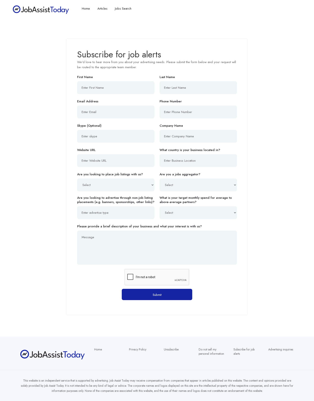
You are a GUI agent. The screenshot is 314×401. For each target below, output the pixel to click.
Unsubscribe (171, 349)
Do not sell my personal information (211, 351)
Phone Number (171, 101)
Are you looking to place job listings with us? (110, 174)
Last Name (167, 77)
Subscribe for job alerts (244, 351)
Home (98, 349)
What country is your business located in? (190, 150)
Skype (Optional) (89, 125)
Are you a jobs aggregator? (180, 174)
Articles (102, 8)
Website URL (86, 150)
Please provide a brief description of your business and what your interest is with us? (139, 226)
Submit (157, 294)
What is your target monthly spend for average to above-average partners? (196, 200)
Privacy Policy (137, 349)
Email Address (87, 101)
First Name (85, 77)
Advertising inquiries (280, 349)
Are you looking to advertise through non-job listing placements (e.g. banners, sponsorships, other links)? (115, 200)
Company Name (171, 125)
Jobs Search (123, 8)
